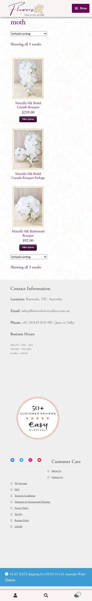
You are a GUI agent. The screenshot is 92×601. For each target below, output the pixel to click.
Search (46, 595)
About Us (56, 471)
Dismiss (10, 580)
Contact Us (57, 477)
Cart (70, 593)
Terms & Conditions (25, 496)
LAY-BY (18, 526)
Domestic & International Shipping (32, 502)
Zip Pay (18, 514)
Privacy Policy (21, 508)
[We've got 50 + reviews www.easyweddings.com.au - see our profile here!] (46, 418)
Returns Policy (22, 520)
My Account (21, 483)
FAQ (17, 489)
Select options (28, 119)
